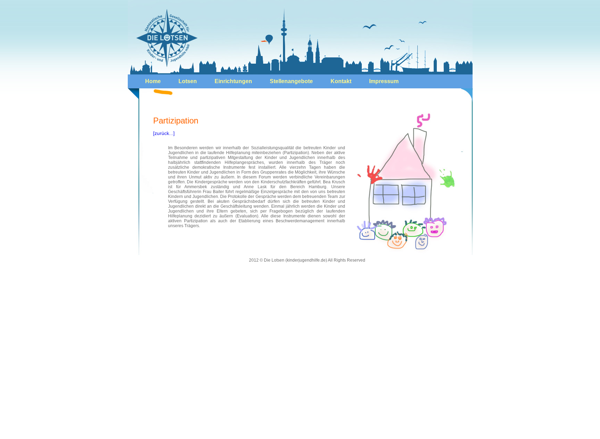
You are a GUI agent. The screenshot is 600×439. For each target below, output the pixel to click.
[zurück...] (164, 133)
